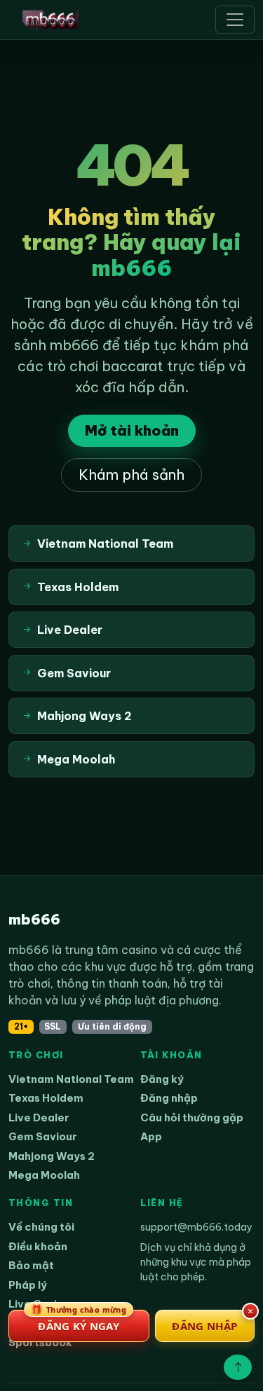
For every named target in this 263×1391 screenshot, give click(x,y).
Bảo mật (31, 1265)
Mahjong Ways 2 (51, 1156)
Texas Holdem (45, 1098)
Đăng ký (162, 1079)
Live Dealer (38, 1117)
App (151, 1136)
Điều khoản (37, 1246)
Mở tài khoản (132, 430)
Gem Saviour (42, 1136)
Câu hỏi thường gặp (191, 1117)
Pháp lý (27, 1285)
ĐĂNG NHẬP (204, 1326)
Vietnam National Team (71, 1079)
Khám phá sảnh (131, 474)
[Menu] (235, 20)
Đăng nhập (169, 1098)
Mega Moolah (44, 1175)
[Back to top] (238, 1367)
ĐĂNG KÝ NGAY (78, 1321)
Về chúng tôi (41, 1226)
